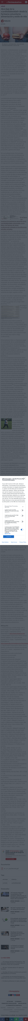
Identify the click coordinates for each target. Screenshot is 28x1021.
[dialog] (14, 510)
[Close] (24, 478)
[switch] (22, 510)
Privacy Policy (22, 542)
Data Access (14, 542)
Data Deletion (5, 542)
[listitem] (14, 507)
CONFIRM (8, 536)
